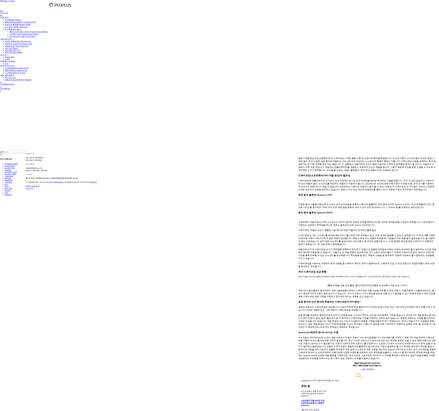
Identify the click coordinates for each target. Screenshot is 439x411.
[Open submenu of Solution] (3, 15)
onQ (6, 184)
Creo (6, 193)
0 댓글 (316, 410)
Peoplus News (10, 166)
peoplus (304, 380)
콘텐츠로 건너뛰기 (7, 1)
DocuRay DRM (10, 174)
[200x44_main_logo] (60, 7)
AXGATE (8, 182)
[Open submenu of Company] (4, 11)
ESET (7, 186)
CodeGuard (9, 176)
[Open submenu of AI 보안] (7, 55)
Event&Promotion (11, 164)
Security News (10, 168)
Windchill (8, 195)
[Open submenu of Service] (2, 82)
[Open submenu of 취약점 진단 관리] (15, 66)
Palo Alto (8, 178)
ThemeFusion (58, 182)
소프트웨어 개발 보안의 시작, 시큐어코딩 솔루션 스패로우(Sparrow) (313, 402)
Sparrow (8, 191)
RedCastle (8, 188)
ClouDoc (8, 170)
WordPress (93, 182)
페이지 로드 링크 (32, 186)
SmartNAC (9, 180)
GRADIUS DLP (11, 172)
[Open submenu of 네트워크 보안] (13, 39)
